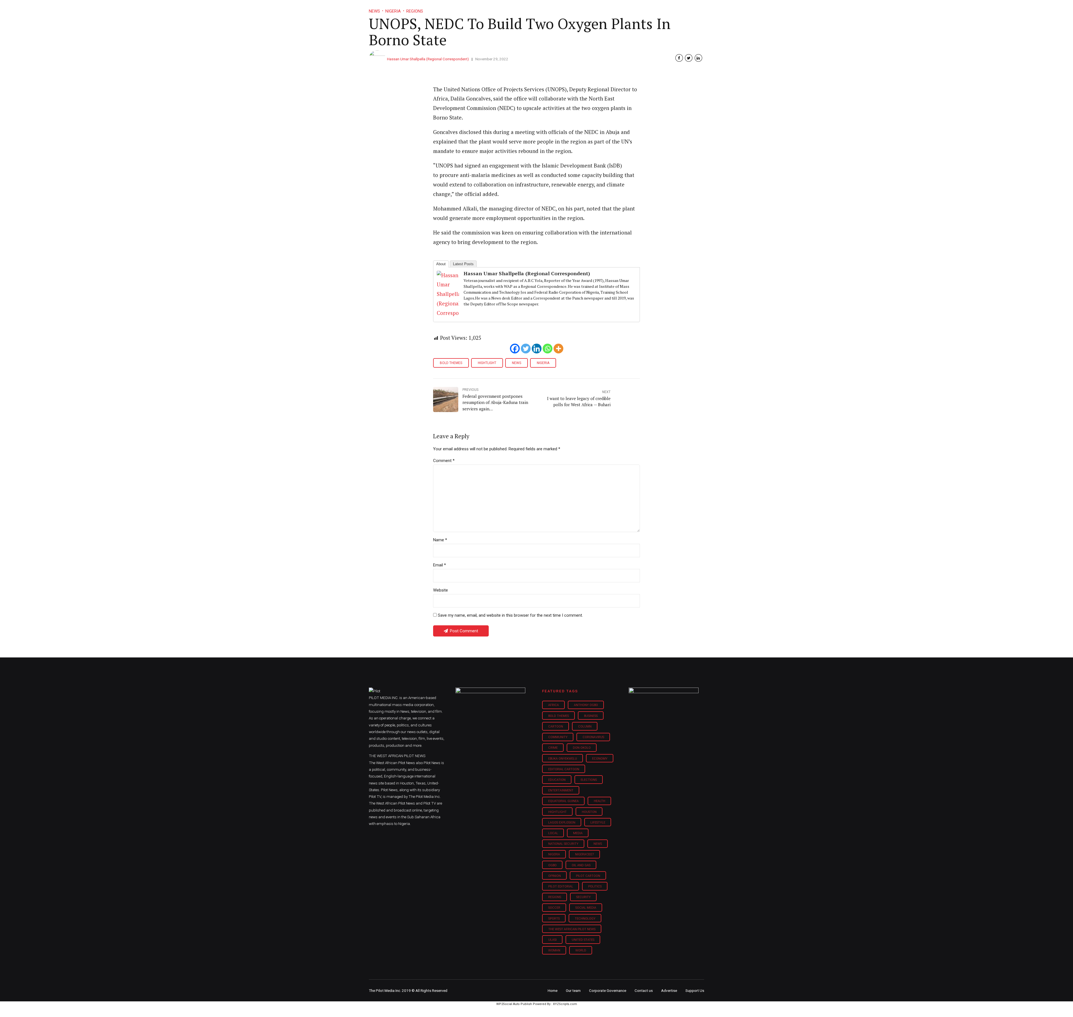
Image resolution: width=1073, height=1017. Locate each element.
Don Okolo (582, 748)
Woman (554, 950)
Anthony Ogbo (586, 705)
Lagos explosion (561, 822)
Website (440, 590)
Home (496, 8)
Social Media (585, 908)
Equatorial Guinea (563, 801)
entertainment (560, 790)
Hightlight (487, 363)
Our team (573, 990)
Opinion (583, 8)
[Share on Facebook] (679, 58)
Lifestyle (555, 8)
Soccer (554, 908)
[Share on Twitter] (688, 58)
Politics (595, 886)
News (516, 363)
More (645, 8)
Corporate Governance (607, 990)
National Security (563, 844)
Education (557, 780)
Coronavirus (593, 737)
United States (583, 940)
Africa (553, 705)
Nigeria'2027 (584, 854)
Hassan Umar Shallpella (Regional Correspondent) (428, 59)
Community (558, 737)
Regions (554, 897)
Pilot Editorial (560, 886)
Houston (589, 812)
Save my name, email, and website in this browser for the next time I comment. (510, 615)
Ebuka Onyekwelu (562, 758)
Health (599, 801)
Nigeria (543, 363)
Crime (553, 748)
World (580, 950)
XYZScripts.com (565, 1004)
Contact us (644, 990)
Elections (589, 780)
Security (583, 897)
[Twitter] (526, 348)
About (441, 264)
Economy (599, 758)
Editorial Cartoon (563, 769)
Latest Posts (463, 264)
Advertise (669, 990)
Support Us (674, 8)
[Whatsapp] (547, 348)
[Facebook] (515, 348)
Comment (444, 460)
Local (553, 833)
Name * (440, 539)
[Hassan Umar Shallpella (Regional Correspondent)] (448, 313)
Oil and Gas (581, 865)
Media (578, 833)
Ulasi (552, 940)
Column (585, 726)
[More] (558, 348)
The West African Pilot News (571, 929)
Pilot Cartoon (588, 876)
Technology (585, 918)
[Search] (700, 3)
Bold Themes (451, 363)
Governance (615, 8)
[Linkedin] (537, 348)
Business (524, 8)
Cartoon (555, 726)
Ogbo (552, 865)
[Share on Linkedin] (698, 58)
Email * (439, 565)
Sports (554, 918)
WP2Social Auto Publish (514, 1004)
